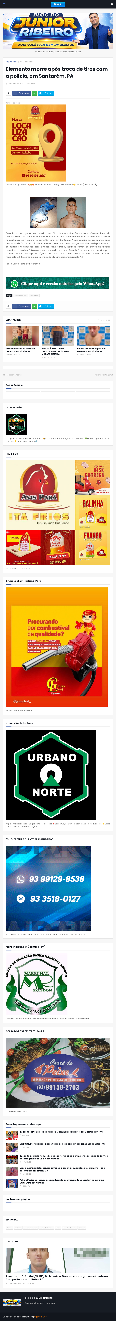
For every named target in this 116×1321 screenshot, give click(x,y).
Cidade (18, 1228)
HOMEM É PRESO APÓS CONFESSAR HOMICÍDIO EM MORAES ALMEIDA (55, 351)
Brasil (9, 1228)
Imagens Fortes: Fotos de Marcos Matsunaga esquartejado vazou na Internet (62, 1132)
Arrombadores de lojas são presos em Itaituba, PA (21, 350)
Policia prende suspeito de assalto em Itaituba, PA (91, 350)
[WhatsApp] (34, 93)
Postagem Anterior (13, 375)
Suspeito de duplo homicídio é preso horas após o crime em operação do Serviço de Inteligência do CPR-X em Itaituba (64, 1157)
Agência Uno (40, 1316)
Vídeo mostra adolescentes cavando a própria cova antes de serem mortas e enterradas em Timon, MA (62, 1169)
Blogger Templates (23, 1316)
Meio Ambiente (46, 1228)
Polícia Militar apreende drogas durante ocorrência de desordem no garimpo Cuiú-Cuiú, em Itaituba (62, 1181)
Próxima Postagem (103, 375)
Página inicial (12, 61)
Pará (58, 1228)
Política (82, 1228)
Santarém (34, 295)
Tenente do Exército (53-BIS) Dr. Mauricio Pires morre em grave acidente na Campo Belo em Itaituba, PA (57, 1278)
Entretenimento (31, 1228)
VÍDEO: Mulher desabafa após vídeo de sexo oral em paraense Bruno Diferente (63, 1144)
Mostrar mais (104, 320)
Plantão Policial (27, 61)
